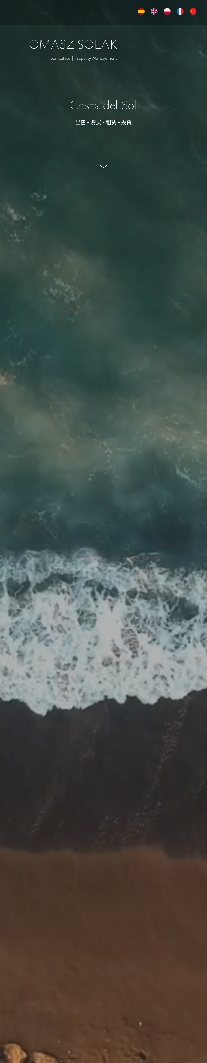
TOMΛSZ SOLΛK (69, 43)
